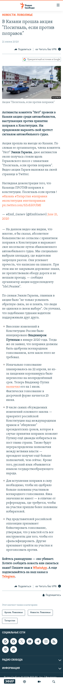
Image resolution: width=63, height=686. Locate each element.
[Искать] (53, 681)
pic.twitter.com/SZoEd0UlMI (21, 205)
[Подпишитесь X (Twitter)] (21, 641)
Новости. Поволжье (17, 15)
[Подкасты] (5, 649)
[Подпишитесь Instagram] (46, 641)
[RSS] (54, 641)
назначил (13, 386)
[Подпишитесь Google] (5, 641)
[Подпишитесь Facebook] (13, 641)
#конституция (12, 201)
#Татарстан (23, 196)
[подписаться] (13, 649)
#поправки (39, 196)
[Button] (22, 49)
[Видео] (39, 681)
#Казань (8, 196)
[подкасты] (24, 681)
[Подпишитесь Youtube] (29, 641)
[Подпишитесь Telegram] (37, 641)
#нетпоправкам (34, 201)
